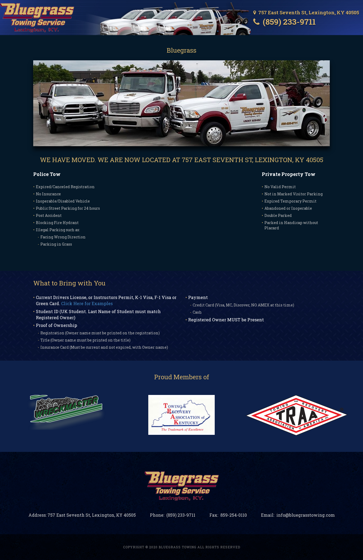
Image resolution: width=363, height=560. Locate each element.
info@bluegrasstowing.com (305, 515)
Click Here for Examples (87, 303)
